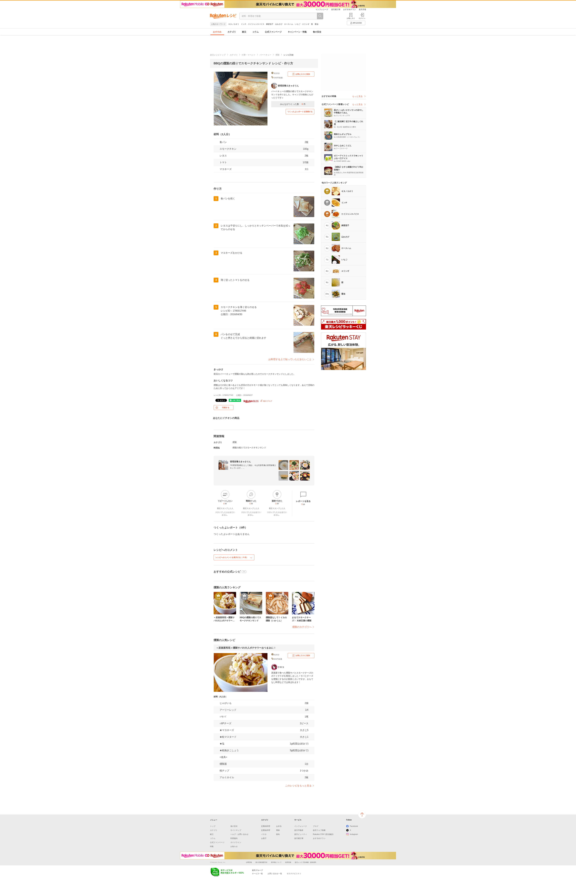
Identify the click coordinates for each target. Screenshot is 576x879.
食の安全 (317, 32)
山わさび (278, 24)
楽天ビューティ (300, 834)
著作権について (276, 862)
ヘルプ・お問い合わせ (239, 834)
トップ (212, 826)
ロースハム (288, 24)
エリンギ (305, 24)
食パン (223, 142)
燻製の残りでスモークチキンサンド (249, 447)
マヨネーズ (226, 169)
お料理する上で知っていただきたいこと (290, 359)
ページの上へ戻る (362, 814)
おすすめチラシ (349, 9)
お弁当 (279, 826)
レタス (223, 155)
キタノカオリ (233, 24)
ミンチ (243, 24)
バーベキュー (265, 55)
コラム (255, 32)
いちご (297, 24)
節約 (278, 834)
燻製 (277, 55)
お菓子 (264, 838)
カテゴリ (232, 32)
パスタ (264, 834)
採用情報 (288, 862)
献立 (244, 32)
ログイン (362, 18)
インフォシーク (322, 9)
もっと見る (357, 96)
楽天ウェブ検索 (319, 830)
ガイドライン (235, 842)
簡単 (278, 830)
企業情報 (249, 862)
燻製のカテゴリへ (302, 627)
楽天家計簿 (335, 9)
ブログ (315, 826)
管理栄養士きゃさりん (240, 461)
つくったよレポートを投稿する (300, 112)
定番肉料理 (265, 826)
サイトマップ (235, 830)
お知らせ (234, 846)
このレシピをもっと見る (298, 785)
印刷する (225, 407)
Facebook (354, 826)
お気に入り (351, 18)
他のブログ (267, 401)
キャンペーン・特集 (297, 32)
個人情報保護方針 (261, 862)
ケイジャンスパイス (256, 24)
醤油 (316, 24)
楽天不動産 (298, 830)
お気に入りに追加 (303, 74)
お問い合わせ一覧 (275, 874)
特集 (212, 846)
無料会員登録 (357, 23)
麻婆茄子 (269, 24)
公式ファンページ (273, 32)
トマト (223, 162)
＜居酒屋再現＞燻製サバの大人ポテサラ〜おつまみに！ (246, 647)
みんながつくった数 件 (293, 104)
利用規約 (234, 838)
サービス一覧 (257, 874)
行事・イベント (248, 55)
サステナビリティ (294, 874)
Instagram (354, 834)
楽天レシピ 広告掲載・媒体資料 (305, 862)
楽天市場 (362, 9)
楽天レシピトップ (218, 55)
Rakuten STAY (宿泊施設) (323, 834)
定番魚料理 (265, 830)
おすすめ (217, 32)
